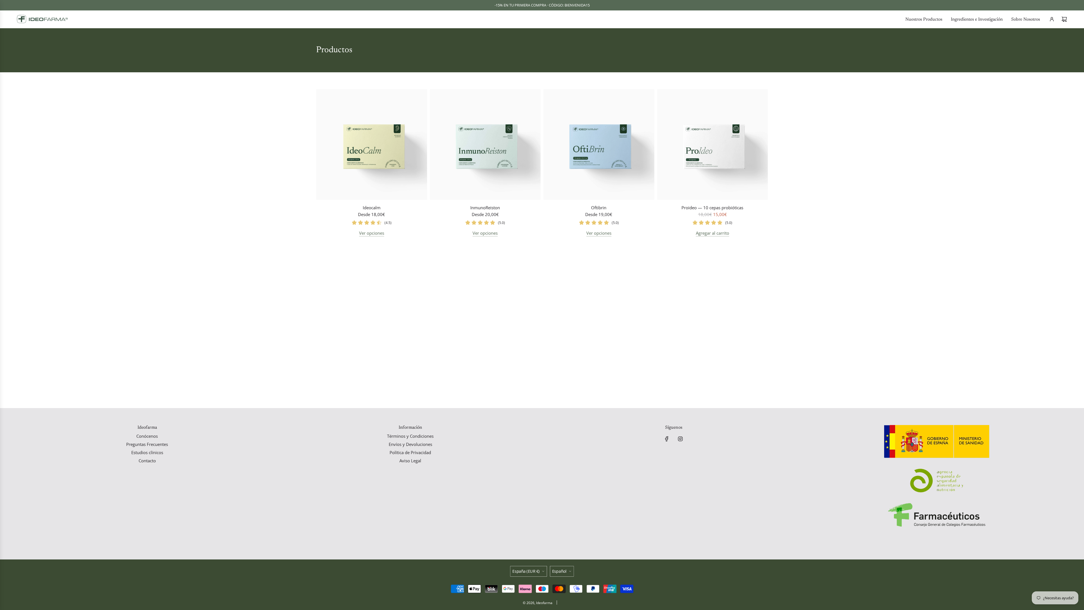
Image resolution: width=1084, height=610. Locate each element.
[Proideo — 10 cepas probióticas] (712, 144)
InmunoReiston (485, 207)
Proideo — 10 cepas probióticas (712, 207)
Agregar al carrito (712, 233)
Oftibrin (598, 207)
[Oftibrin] (598, 144)
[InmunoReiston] (485, 144)
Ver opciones (371, 233)
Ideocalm (372, 207)
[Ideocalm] (371, 144)
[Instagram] (680, 439)
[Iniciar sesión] (1052, 19)
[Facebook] (667, 439)
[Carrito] (1064, 19)
